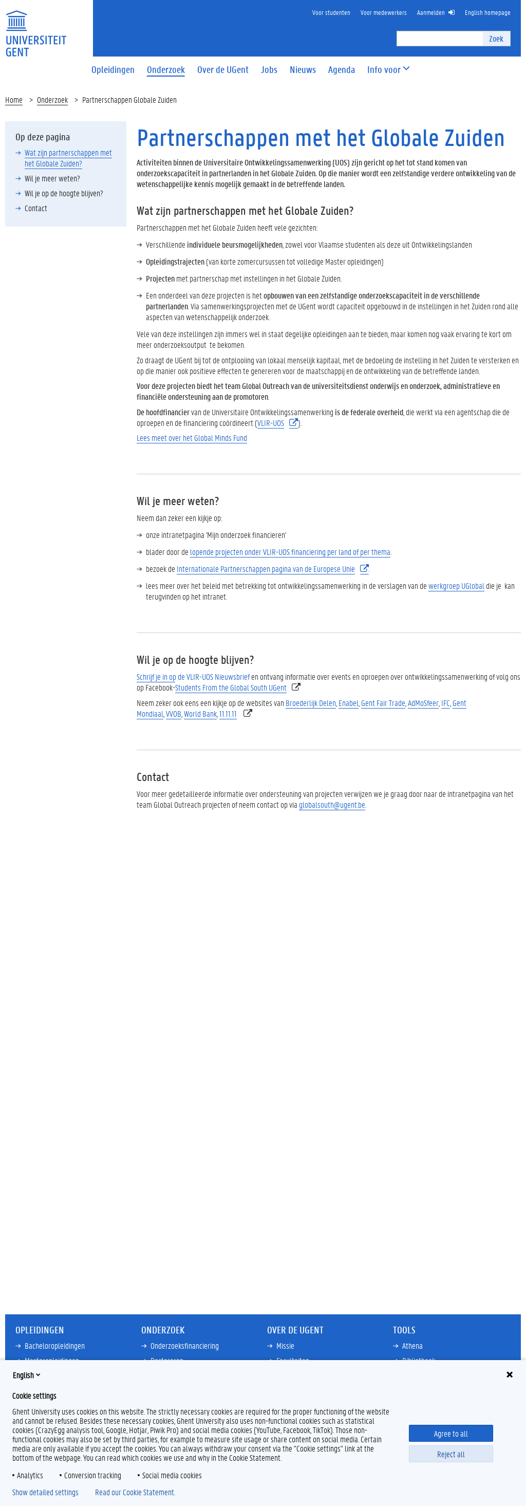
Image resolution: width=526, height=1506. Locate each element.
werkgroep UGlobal (456, 585)
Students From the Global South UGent (231, 687)
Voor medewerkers (384, 12)
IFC (445, 702)
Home (14, 99)
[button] (384, 69)
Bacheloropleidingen (55, 1345)
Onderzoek (52, 99)
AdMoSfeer (423, 702)
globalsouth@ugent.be (332, 804)
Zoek (496, 38)
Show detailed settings (45, 1492)
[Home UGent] (36, 27)
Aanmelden (431, 12)
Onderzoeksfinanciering (185, 1345)
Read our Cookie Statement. (135, 1492)
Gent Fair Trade (383, 702)
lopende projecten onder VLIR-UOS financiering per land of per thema (290, 551)
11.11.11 (228, 713)
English (23, 1374)
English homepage (488, 12)
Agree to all (451, 1433)
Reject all (451, 1453)
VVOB (173, 713)
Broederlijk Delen (311, 702)
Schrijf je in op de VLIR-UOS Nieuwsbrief (193, 676)
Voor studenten (331, 12)
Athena (412, 1345)
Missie (285, 1345)
